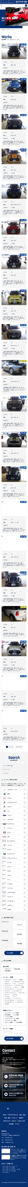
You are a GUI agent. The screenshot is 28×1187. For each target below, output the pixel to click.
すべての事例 (10, 953)
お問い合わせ (6, 1121)
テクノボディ (6, 1172)
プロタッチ (15, 1118)
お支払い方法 (21, 1121)
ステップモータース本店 (9, 1168)
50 (16, 746)
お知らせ (14, 1121)
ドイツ (8, 29)
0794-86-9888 (22, 1)
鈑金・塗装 (22, 1115)
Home (3, 29)
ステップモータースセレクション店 (11, 1169)
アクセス (17, 1124)
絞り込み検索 (5, 773)
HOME (4, 1115)
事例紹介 (21, 1118)
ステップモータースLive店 (9, 1171)
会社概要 (11, 1124)
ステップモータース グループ (10, 1166)
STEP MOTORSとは (13, 1115)
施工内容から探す (6, 769)
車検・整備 (7, 1118)
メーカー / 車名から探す (8, 765)
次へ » (20, 746)
